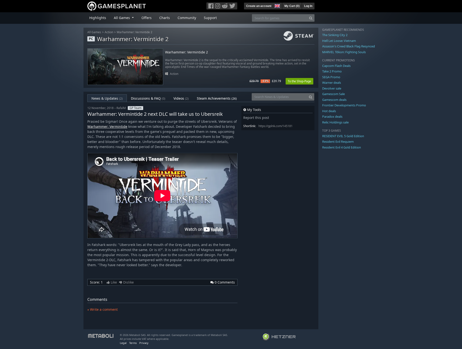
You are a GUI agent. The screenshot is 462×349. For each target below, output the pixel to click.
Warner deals (331, 82)
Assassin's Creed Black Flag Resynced (348, 46)
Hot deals (329, 111)
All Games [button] (122, 17)
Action (109, 32)
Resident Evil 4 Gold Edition (341, 147)
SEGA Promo (331, 77)
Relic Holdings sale (335, 122)
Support (210, 17)
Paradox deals (332, 116)
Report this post (256, 117)
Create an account (258, 6)
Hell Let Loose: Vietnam (339, 41)
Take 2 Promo (332, 71)
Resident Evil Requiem (338, 141)
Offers (146, 17)
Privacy (143, 343)
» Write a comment (102, 309)
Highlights (97, 17)
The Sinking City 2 (334, 35)
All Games (94, 32)
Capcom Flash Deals (336, 66)
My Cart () (292, 6)
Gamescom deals (334, 99)
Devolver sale (331, 88)
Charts (164, 17)
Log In (308, 6)
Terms (133, 343)
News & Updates (107, 98)
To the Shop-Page (299, 81)
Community (187, 17)
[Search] (310, 18)
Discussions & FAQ (148, 98)
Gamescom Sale (333, 94)
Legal (123, 343)
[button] (277, 5)
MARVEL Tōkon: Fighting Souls (344, 52)
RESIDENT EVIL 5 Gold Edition (343, 136)
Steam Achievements (217, 98)
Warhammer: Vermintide (107, 126)
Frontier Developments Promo (344, 105)
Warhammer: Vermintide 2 (134, 32)
